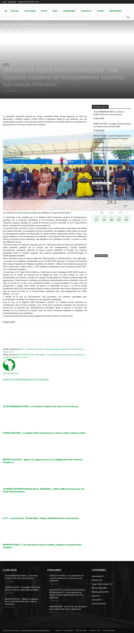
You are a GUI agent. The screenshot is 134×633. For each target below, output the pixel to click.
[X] (122, 1)
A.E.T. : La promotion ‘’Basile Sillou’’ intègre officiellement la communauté (41, 518)
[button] (128, 17)
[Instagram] (118, 1)
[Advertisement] (45, 45)
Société (13, 24)
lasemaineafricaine (13, 91)
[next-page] (8, 553)
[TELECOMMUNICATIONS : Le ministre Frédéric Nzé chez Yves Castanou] (45, 393)
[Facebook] (115, 1)
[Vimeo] (125, 1)
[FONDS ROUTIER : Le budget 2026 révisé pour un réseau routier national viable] (45, 420)
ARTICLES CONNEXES (15, 379)
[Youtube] (129, 1)
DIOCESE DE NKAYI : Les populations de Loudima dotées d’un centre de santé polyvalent (66, 578)
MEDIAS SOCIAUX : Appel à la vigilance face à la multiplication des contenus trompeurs (112, 137)
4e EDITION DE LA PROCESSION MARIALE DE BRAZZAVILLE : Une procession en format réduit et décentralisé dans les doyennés (67, 594)
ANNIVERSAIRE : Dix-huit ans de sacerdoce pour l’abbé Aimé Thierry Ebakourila (68, 607)
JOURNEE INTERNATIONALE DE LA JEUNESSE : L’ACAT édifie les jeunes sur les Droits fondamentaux (112, 150)
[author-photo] (9, 370)
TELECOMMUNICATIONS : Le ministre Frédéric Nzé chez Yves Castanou (40, 406)
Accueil (5, 24)
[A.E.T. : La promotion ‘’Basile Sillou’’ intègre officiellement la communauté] (45, 505)
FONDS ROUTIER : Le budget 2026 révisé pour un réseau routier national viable (44, 433)
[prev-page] (4, 553)
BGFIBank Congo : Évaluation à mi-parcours (111, 163)
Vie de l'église (101, 256)
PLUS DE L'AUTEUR (38, 379)
